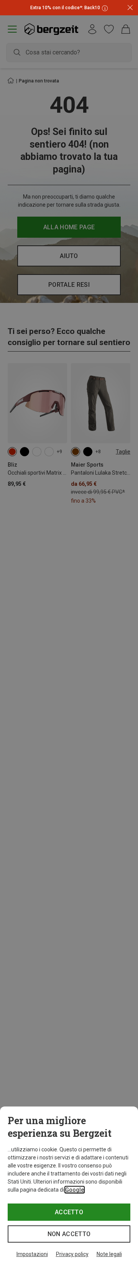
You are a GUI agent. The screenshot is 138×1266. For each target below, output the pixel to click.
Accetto (69, 1212)
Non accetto (69, 1234)
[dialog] (69, 1186)
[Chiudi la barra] (130, 8)
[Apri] (104, 8)
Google (74, 1190)
